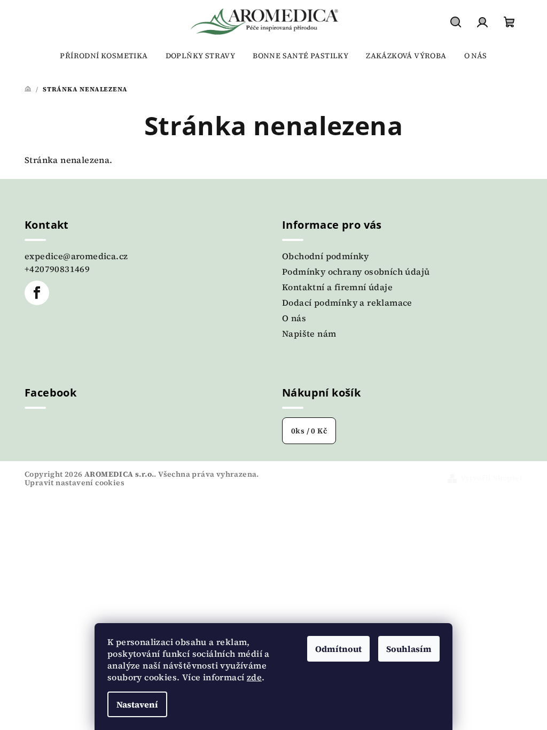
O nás (294, 318)
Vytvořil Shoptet (491, 477)
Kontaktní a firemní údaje (337, 287)
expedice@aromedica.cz (76, 256)
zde (254, 677)
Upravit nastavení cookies (74, 482)
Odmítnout (338, 649)
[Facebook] (37, 293)
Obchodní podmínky (325, 256)
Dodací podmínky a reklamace (347, 302)
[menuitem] (103, 55)
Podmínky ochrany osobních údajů (355, 271)
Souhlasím (409, 649)
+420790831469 (57, 269)
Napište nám (309, 333)
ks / (309, 430)
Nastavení (137, 704)
